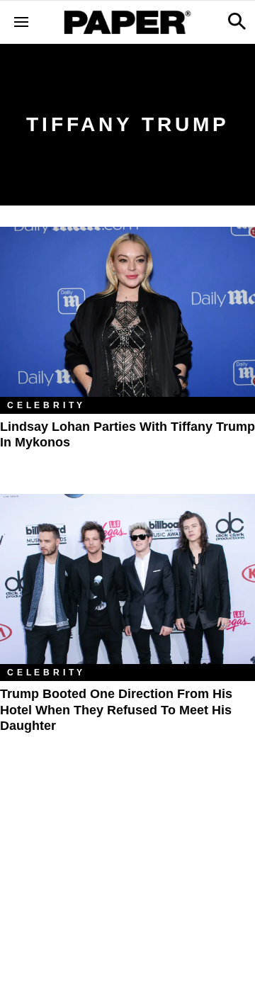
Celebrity (46, 405)
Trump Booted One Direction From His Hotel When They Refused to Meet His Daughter (116, 710)
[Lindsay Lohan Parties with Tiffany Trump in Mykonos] (127, 312)
